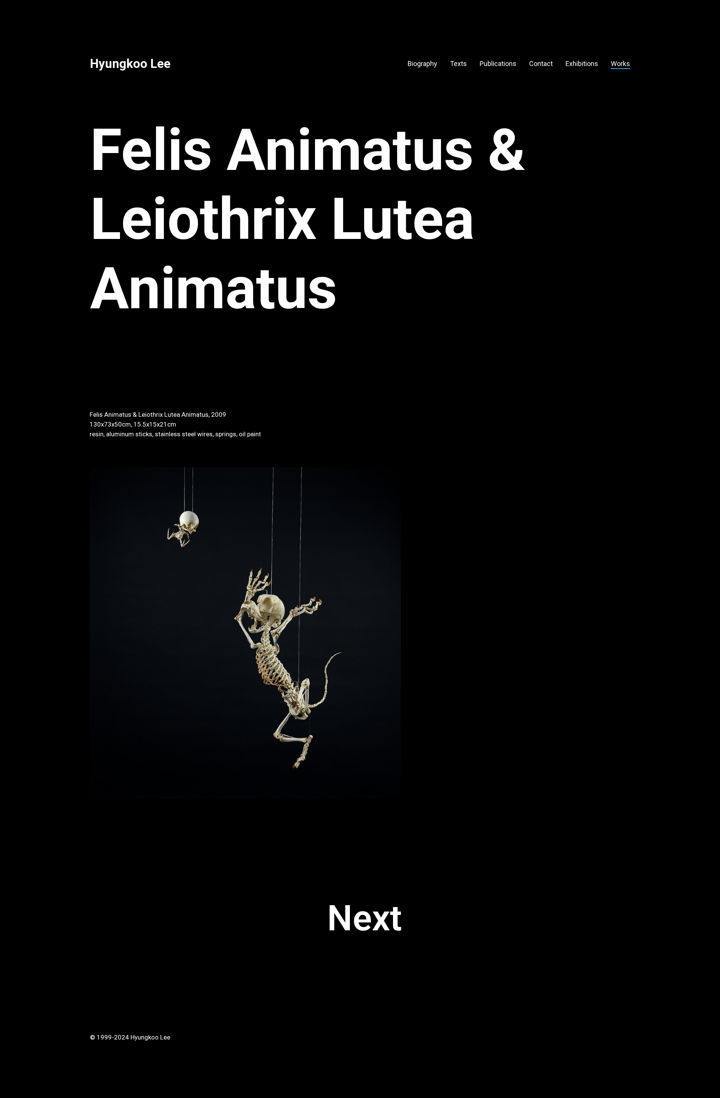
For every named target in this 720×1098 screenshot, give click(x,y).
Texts (458, 64)
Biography (422, 64)
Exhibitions (582, 64)
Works (620, 64)
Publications (498, 64)
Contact (541, 64)
